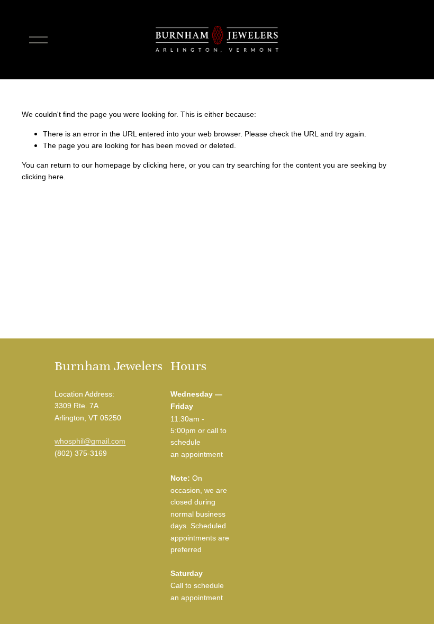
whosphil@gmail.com (90, 441)
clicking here (164, 165)
